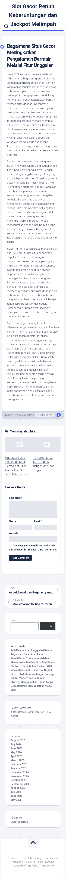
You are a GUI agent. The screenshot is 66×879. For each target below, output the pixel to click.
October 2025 (18, 780)
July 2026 (16, 744)
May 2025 (16, 799)
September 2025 (20, 784)
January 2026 (18, 768)
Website (13, 533)
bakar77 (11, 74)
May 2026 (16, 752)
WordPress (31, 865)
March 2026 (17, 760)
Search (14, 620)
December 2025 (20, 772)
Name (13, 521)
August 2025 (18, 788)
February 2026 (19, 764)
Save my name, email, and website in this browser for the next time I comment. (33, 547)
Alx (52, 865)
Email (38, 521)
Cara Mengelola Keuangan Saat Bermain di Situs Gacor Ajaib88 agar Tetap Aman (16, 466)
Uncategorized (44, 415)
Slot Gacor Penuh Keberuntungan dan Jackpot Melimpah (33, 15)
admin (30, 415)
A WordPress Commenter (26, 712)
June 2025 (16, 795)
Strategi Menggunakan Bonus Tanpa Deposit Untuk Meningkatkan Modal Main (32, 686)
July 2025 (16, 792)
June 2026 (16, 748)
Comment (15, 497)
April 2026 (16, 756)
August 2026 (18, 740)
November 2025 (20, 776)
